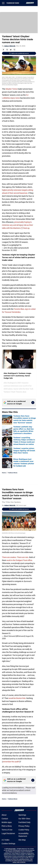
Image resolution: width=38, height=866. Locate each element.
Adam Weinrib (9, 46)
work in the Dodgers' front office (19, 560)
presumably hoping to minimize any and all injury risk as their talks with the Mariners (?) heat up (17, 225)
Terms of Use (7, 830)
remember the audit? (11, 762)
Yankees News (12, 472)
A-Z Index (5, 840)
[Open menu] (3, 3)
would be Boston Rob (17, 698)
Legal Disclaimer (8, 833)
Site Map (22, 840)
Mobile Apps (7, 822)
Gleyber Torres (11, 89)
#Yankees (6, 236)
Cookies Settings (8, 843)
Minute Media (12, 848)
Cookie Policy (23, 830)
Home (4, 472)
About (4, 815)
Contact (5, 819)
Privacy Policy (23, 826)
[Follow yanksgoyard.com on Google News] (32, 402)
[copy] (14, 49)
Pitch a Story (7, 826)
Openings (22, 815)
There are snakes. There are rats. (15, 557)
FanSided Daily (24, 822)
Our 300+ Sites (24, 819)
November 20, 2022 (9, 250)
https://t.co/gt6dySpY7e (11, 245)
